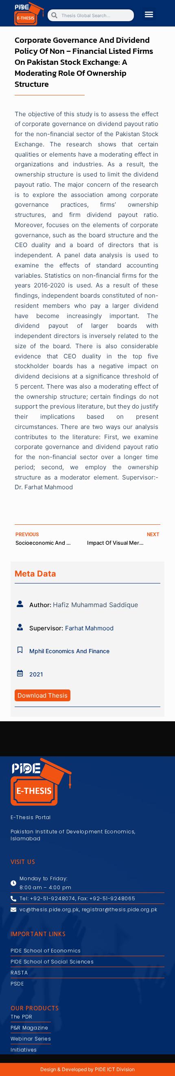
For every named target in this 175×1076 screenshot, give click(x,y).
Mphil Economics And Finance (69, 650)
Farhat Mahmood (89, 628)
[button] (149, 14)
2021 (36, 674)
